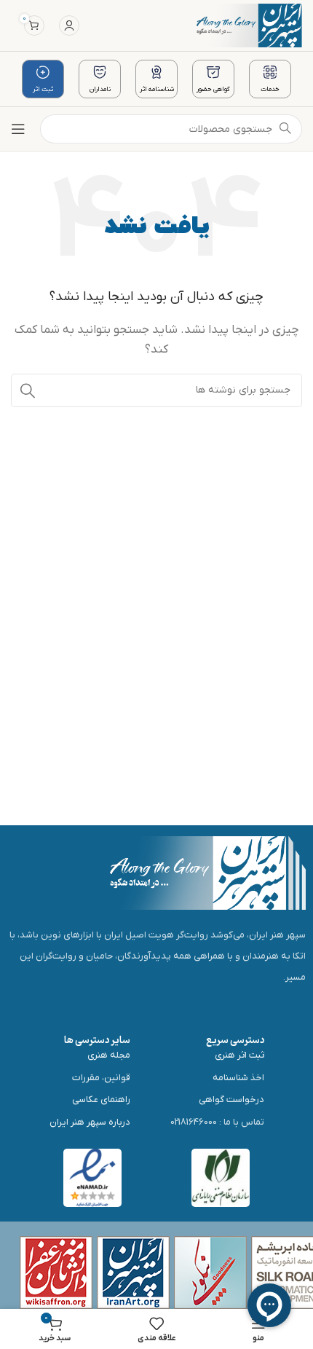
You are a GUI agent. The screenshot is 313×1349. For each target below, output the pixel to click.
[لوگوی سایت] (249, 24)
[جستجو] (27, 390)
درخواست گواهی (231, 1099)
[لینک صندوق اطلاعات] (270, 79)
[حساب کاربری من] (69, 25)
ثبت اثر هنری (239, 1055)
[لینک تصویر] (208, 872)
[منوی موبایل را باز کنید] (18, 128)
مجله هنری (108, 1055)
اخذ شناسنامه (238, 1077)
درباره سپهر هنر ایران (89, 1122)
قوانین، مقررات (101, 1077)
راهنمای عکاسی (101, 1099)
